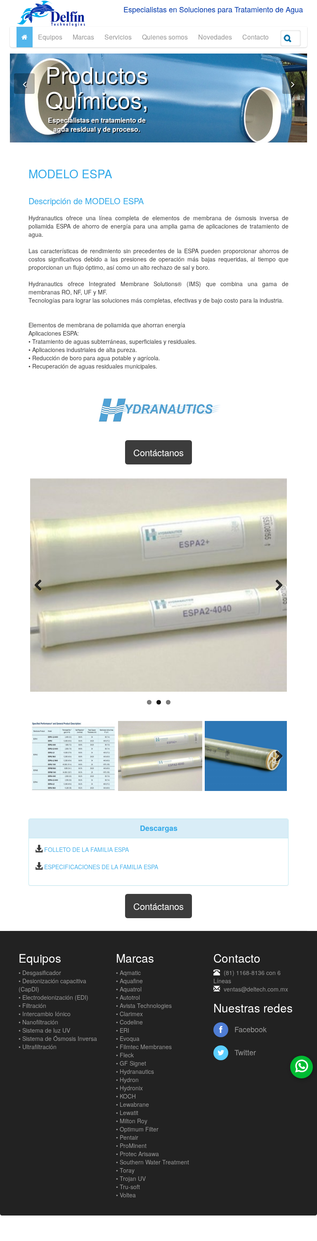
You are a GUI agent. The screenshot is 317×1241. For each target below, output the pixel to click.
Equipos (50, 37)
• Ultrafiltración (38, 1047)
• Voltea (126, 1195)
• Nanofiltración (38, 1022)
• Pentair (127, 1137)
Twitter (244, 1052)
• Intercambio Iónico (45, 1014)
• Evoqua (128, 1038)
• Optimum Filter (137, 1129)
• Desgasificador (40, 972)
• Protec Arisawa (137, 1154)
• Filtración (32, 1005)
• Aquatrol (129, 989)
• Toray (125, 1170)
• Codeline (129, 1022)
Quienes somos (165, 37)
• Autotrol (128, 997)
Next (274, 585)
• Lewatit (127, 1112)
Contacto (255, 37)
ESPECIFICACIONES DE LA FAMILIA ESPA (101, 867)
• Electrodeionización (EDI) (53, 997)
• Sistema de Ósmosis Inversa (58, 1038)
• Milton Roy (131, 1121)
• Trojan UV (131, 1178)
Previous (42, 585)
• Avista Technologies (144, 1005)
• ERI (122, 1030)
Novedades (215, 37)
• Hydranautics (135, 1071)
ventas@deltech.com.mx (256, 989)
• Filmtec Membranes (144, 1047)
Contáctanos (158, 452)
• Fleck (125, 1055)
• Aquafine (129, 981)
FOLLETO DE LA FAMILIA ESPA (86, 849)
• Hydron (127, 1079)
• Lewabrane (132, 1104)
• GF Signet (131, 1063)
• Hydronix (129, 1088)
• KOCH (126, 1096)
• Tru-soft (128, 1187)
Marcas (83, 37)
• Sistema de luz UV (44, 1030)
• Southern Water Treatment (152, 1162)
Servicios (118, 37)
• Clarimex (129, 1014)
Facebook (249, 1029)
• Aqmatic (128, 972)
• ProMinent (131, 1145)
